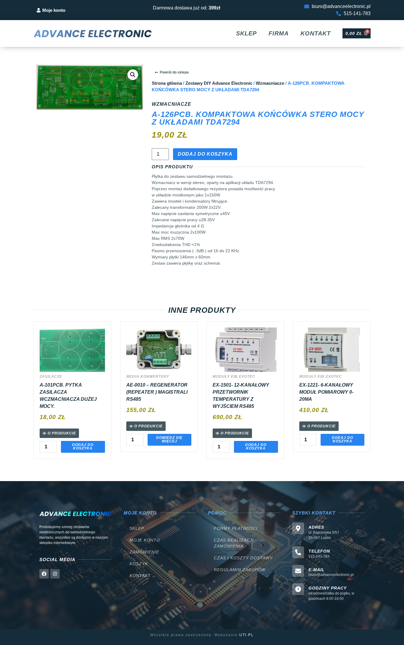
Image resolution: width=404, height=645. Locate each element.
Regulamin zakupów (239, 569)
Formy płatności (236, 528)
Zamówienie (144, 552)
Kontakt (315, 33)
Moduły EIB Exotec (234, 376)
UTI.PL (246, 635)
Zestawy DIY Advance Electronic (218, 83)
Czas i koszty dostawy (243, 558)
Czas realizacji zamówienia (234, 543)
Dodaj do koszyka (205, 154)
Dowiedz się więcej (169, 439)
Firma (279, 33)
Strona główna (167, 83)
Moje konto (145, 540)
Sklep (246, 33)
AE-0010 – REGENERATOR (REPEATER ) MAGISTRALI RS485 (157, 392)
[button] (132, 74)
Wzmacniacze (270, 83)
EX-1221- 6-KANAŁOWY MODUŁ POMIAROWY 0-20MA (326, 392)
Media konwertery (147, 376)
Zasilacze (51, 376)
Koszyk (139, 563)
